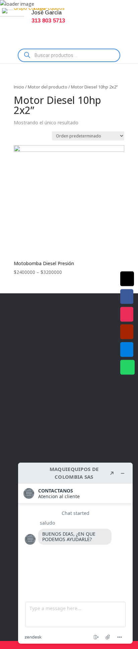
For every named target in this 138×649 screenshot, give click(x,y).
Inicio (19, 87)
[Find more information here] (75, 553)
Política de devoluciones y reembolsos (63, 392)
